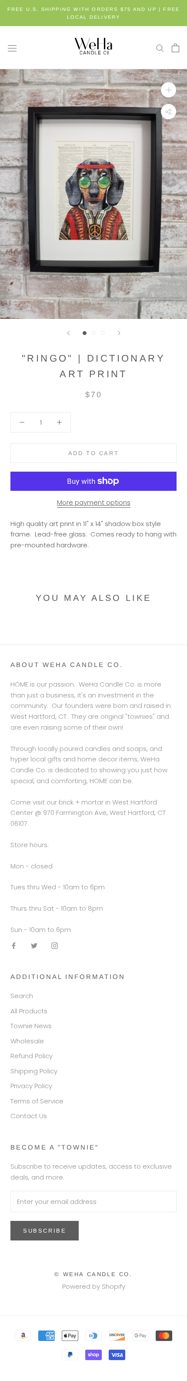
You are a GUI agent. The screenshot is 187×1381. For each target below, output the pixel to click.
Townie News (31, 1025)
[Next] (119, 333)
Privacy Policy (31, 1085)
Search (21, 995)
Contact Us (28, 1115)
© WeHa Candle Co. (93, 1274)
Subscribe (44, 1230)
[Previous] (68, 333)
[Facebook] (13, 945)
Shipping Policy (33, 1071)
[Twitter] (34, 945)
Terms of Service (36, 1101)
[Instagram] (54, 945)
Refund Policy (31, 1055)
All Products (28, 1011)
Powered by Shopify (93, 1286)
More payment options (93, 502)
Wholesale (27, 1041)
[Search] (160, 47)
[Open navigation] (12, 47)
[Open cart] (175, 48)
